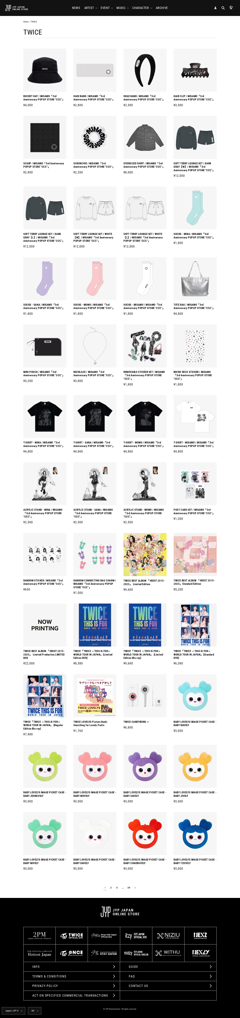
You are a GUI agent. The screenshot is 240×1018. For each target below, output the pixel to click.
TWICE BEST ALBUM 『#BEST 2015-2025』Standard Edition (194, 582)
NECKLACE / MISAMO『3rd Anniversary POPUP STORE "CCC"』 (94, 373)
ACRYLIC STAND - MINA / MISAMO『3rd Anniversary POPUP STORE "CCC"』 (42, 513)
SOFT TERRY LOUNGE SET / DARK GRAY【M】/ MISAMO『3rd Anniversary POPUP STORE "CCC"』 (194, 167)
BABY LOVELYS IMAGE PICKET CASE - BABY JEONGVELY (44, 794)
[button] (90, 8)
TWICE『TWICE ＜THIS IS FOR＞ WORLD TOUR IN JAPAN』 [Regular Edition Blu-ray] (43, 725)
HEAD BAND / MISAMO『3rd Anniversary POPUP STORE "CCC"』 (144, 98)
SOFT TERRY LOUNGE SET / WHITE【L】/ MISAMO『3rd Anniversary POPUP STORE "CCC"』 (143, 237)
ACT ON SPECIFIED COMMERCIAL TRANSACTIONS (70, 995)
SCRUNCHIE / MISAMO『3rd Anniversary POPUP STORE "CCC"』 (94, 165)
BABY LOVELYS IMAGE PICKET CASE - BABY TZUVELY (195, 861)
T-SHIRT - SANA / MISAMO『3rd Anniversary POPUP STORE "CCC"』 (94, 444)
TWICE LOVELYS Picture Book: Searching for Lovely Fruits (90, 723)
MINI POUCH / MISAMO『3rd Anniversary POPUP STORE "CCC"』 (44, 373)
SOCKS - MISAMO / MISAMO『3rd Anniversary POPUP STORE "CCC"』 (144, 306)
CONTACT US (138, 986)
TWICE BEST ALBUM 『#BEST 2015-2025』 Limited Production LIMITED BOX (43, 655)
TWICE (34, 22)
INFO (36, 966)
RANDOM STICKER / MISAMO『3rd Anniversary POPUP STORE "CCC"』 (44, 582)
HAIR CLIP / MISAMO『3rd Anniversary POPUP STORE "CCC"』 (194, 98)
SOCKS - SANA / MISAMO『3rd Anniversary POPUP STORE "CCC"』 (44, 306)
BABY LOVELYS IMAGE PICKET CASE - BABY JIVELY (195, 794)
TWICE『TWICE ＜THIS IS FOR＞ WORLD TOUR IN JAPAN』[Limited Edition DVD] (92, 655)
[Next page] (135, 888)
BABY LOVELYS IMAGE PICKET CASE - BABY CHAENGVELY (145, 861)
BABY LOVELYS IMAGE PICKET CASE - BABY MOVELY (94, 794)
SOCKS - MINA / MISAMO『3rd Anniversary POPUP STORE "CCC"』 (194, 235)
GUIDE (133, 966)
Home (26, 22)
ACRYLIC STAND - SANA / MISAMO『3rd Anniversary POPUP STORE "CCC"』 (93, 513)
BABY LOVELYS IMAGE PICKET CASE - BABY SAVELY (145, 794)
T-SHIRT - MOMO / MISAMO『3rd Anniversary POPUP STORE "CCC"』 (144, 444)
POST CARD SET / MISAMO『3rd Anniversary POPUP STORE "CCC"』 (194, 511)
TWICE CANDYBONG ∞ (136, 721)
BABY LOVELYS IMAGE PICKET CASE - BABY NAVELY (195, 723)
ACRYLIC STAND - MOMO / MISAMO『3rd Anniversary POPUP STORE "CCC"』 (144, 513)
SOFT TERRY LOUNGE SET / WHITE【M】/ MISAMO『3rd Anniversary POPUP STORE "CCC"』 (93, 237)
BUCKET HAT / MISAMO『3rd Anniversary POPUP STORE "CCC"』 (44, 98)
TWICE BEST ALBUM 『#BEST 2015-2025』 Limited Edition (144, 582)
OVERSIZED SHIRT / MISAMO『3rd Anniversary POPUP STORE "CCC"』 (144, 165)
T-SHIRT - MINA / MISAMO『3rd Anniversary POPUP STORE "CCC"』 (44, 444)
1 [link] (105, 887)
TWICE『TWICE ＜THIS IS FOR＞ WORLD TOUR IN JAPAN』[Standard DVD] (194, 655)
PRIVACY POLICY (45, 986)
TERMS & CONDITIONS (49, 976)
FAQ (132, 976)
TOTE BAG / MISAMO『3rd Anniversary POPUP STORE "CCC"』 (194, 306)
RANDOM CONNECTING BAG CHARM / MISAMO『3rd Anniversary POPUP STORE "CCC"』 (94, 584)
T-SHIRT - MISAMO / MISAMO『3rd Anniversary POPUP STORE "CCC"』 (194, 444)
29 (129, 887)
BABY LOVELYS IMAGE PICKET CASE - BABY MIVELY (44, 861)
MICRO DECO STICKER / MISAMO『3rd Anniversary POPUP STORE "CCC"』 (193, 375)
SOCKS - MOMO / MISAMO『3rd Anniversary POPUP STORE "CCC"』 (94, 306)
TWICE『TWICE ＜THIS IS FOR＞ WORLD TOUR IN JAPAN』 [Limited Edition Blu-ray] (143, 655)
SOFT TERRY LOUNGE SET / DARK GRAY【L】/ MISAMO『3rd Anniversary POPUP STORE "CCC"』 (44, 237)
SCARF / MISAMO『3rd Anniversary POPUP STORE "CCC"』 (43, 165)
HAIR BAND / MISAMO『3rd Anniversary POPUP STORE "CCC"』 (94, 98)
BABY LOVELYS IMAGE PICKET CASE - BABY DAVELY (94, 861)
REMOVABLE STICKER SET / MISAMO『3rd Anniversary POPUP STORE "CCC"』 (144, 375)
